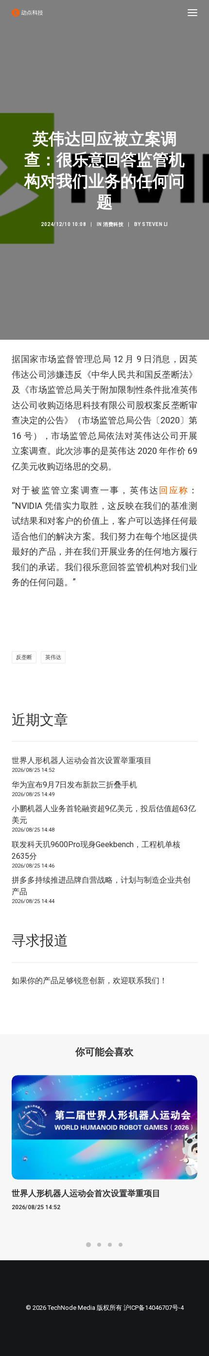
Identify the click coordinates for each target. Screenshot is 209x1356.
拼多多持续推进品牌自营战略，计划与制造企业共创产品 (101, 885)
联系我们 (143, 980)
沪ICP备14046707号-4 (153, 1307)
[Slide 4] (120, 1244)
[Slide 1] (88, 1244)
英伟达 (53, 657)
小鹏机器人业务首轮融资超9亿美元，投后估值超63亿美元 (104, 814)
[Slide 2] (99, 1244)
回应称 (174, 490)
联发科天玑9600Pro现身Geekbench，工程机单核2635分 (96, 850)
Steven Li (155, 224)
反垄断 (24, 657)
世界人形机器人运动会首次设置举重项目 (82, 760)
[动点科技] (27, 13)
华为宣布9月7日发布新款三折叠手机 (74, 784)
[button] (192, 12)
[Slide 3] (109, 1244)
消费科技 (113, 224)
